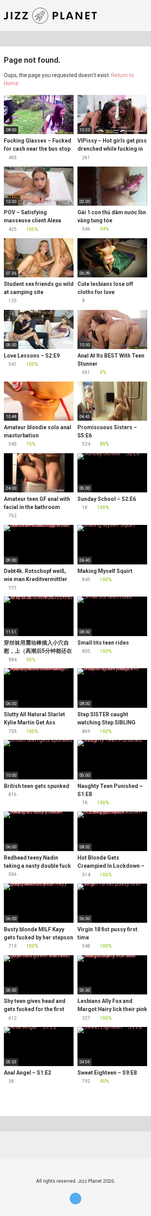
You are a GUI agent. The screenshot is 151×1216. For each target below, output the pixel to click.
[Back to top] (137, 1200)
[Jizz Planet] (52, 15)
